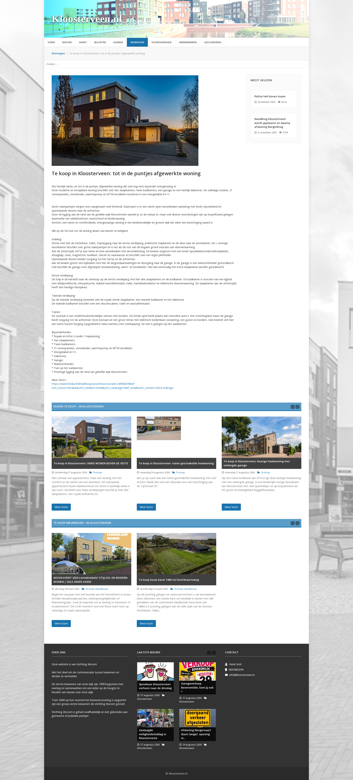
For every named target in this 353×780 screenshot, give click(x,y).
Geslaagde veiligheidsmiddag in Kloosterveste (152, 734)
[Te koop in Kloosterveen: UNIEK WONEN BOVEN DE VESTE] (91, 437)
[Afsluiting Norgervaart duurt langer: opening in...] (197, 718)
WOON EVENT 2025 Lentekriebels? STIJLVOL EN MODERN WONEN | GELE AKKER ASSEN (90, 579)
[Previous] (293, 407)
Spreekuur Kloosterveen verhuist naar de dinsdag (155, 686)
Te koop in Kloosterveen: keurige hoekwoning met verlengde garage (257, 463)
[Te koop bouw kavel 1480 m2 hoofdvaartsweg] (176, 553)
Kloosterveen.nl (87, 18)
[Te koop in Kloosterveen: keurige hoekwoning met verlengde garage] (261, 437)
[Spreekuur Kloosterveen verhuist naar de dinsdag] (155, 671)
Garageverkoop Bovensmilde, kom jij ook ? (197, 687)
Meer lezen (61, 507)
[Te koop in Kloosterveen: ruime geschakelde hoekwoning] (176, 437)
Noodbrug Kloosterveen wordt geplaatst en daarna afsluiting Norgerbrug (272, 123)
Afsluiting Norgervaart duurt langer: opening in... (196, 734)
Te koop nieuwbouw (96, 588)
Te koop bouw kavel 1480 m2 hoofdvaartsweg (169, 579)
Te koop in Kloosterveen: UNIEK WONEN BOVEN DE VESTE (91, 463)
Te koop (97, 472)
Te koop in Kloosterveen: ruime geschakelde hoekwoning (176, 463)
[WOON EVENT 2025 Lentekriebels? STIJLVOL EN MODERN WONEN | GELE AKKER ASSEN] (91, 553)
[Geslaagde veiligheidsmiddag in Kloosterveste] (155, 718)
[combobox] (176, 64)
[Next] (297, 407)
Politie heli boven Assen (270, 96)
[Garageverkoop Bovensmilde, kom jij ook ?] (197, 671)
